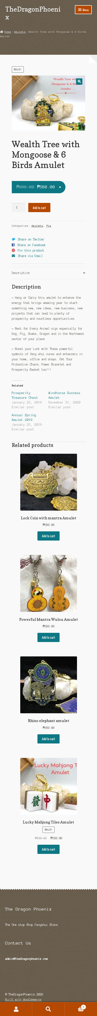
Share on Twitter (31, 239)
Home (7, 31)
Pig (48, 225)
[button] (79, 81)
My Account (16, 1009)
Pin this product (31, 250)
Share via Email (30, 255)
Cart (74, 1005)
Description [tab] (21, 272)
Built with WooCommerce (23, 999)
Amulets (20, 31)
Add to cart (39, 207)
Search (48, 1009)
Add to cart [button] (48, 535)
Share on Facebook (32, 245)
